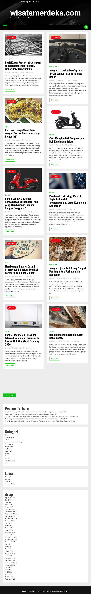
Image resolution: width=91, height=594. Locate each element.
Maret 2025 (9, 530)
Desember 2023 (10, 558)
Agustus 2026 (10, 498)
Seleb (7, 453)
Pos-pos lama (9, 395)
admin (8, 72)
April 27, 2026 (17, 276)
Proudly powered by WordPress (33, 591)
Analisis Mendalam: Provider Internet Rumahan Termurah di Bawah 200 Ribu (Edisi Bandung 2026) (22, 339)
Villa (6, 463)
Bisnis (7, 435)
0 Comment (30, 72)
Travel (7, 458)
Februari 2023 (10, 579)
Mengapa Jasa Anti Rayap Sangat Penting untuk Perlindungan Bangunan (67, 271)
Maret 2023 (9, 577)
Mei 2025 (8, 525)
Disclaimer (8, 481)
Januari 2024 (9, 556)
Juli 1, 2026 (17, 140)
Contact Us (9, 479)
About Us (8, 477)
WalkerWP (64, 591)
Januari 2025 (9, 535)
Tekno (7, 263)
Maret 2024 (9, 551)
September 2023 (11, 563)
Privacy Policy (10, 484)
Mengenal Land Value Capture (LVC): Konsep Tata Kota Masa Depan (65, 73)
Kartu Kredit (9, 444)
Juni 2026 (8, 502)
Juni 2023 (8, 570)
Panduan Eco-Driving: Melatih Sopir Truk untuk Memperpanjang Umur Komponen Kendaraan (67, 201)
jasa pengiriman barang (13, 442)
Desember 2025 (10, 511)
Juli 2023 (8, 567)
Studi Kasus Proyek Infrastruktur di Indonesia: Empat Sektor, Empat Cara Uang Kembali (23, 65)
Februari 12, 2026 (63, 341)
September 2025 (11, 518)
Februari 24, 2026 (63, 278)
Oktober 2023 (10, 560)
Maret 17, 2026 (62, 145)
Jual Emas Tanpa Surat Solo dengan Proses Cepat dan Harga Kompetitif (22, 133)
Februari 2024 (10, 553)
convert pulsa (10, 437)
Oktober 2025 (10, 516)
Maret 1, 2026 (61, 209)
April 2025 (8, 528)
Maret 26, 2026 (62, 80)
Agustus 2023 (10, 565)
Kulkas (7, 449)
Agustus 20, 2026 (18, 72)
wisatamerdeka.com (45, 12)
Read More (10, 90)
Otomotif (7, 195)
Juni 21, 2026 (17, 212)
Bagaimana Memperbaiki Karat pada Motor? (66, 336)
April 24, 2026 (17, 348)
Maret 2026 (9, 507)
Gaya (6, 126)
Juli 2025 (8, 523)
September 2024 (11, 539)
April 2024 (8, 549)
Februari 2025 (10, 532)
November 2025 (10, 514)
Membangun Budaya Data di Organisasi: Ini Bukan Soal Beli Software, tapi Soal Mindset (21, 269)
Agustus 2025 (10, 521)
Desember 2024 (10, 537)
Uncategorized (9, 59)
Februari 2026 (10, 509)
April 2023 (8, 574)
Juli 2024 (8, 544)
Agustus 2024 (10, 542)
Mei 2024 (8, 546)
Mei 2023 (8, 572)
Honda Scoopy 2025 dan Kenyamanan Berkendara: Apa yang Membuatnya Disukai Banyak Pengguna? (21, 203)
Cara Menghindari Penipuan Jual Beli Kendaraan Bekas (66, 140)
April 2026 (8, 504)
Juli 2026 (8, 500)
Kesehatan (9, 446)
